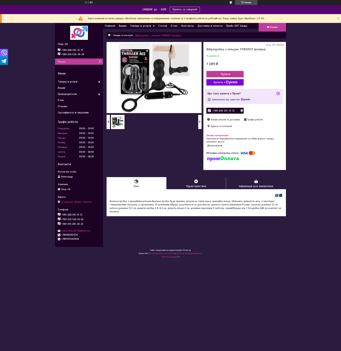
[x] (280, 196)
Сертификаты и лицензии (73, 112)
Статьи (162, 26)
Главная (110, 26)
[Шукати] (100, 61)
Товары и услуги (140, 26)
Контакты (187, 26)
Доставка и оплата (210, 26)
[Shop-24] (79, 33)
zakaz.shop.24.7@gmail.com (76, 230)
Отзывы (62, 106)
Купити (225, 74)
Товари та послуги (123, 35)
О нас (174, 26)
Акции (122, 26)
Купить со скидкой (185, 9)
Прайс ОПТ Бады (236, 26)
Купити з (219, 82)
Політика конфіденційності (189, 253)
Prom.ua (187, 250)
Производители (67, 94)
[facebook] (276, 196)
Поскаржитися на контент (161, 253)
